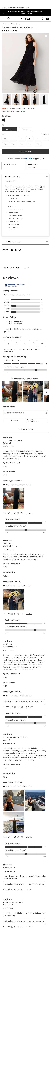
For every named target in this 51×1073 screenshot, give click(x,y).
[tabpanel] (25, 602)
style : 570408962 (11, 181)
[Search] (42, 18)
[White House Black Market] (25, 19)
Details (32, 109)
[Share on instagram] (16, 250)
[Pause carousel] (49, 12)
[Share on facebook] (12, 250)
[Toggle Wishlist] (46, 36)
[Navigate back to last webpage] (3, 24)
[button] (47, 18)
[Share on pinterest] (20, 250)
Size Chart (45, 134)
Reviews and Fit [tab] (8, 267)
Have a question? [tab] (22, 267)
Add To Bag (25, 151)
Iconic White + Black (12, 24)
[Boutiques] (8, 18)
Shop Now (22, 13)
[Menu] (3, 18)
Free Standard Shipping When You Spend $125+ (25, 11)
